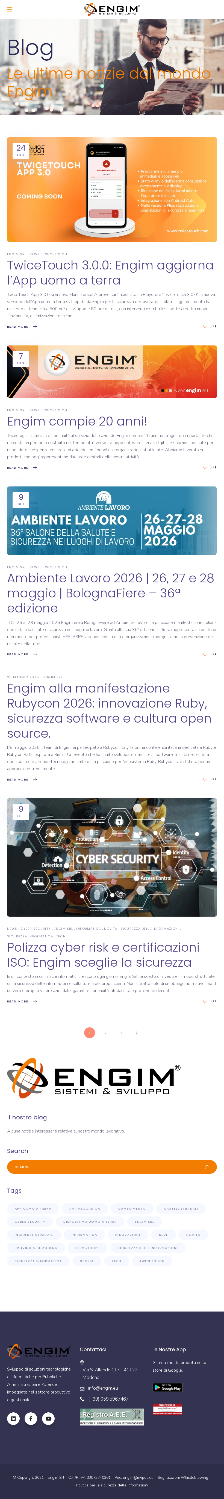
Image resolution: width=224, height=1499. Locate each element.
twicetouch (152, 1261)
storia (87, 1261)
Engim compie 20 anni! (77, 421)
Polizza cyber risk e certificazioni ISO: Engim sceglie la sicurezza (103, 955)
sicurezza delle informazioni (149, 928)
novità (110, 928)
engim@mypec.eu (138, 1477)
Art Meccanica (84, 1208)
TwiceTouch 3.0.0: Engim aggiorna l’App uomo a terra (110, 273)
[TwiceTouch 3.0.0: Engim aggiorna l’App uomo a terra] (112, 189)
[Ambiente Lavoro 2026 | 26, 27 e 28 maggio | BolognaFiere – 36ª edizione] (112, 520)
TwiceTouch (55, 254)
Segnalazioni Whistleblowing (183, 1477)
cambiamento (132, 1208)
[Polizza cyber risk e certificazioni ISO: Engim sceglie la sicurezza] (112, 857)
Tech (61, 936)
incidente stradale (34, 1235)
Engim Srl (63, 928)
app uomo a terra (33, 1208)
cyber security (35, 928)
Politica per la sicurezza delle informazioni (112, 1485)
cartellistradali (181, 1208)
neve (163, 1235)
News (35, 254)
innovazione (128, 1235)
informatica (88, 928)
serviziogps (87, 1248)
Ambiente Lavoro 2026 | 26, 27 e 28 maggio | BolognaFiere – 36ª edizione (110, 593)
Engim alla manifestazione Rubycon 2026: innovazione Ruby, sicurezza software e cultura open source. (109, 711)
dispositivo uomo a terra (90, 1221)
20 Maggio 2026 (23, 677)
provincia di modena (36, 1248)
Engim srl (16, 254)
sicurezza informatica (30, 936)
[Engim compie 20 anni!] (112, 371)
